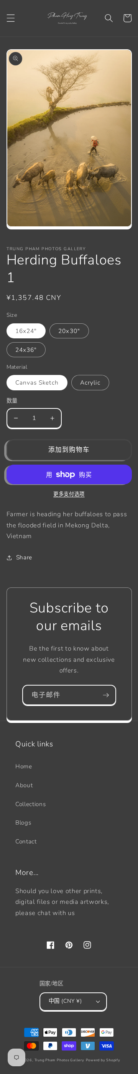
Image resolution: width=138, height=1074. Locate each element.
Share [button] (24, 557)
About (24, 785)
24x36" (26, 350)
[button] (10, 18)
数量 (12, 401)
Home (23, 766)
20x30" (69, 331)
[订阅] (106, 695)
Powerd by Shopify (103, 1060)
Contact (26, 841)
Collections (30, 804)
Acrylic (90, 382)
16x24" (26, 331)
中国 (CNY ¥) (65, 1001)
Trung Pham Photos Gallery (59, 1060)
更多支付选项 (68, 494)
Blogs (23, 822)
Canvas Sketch (37, 382)
